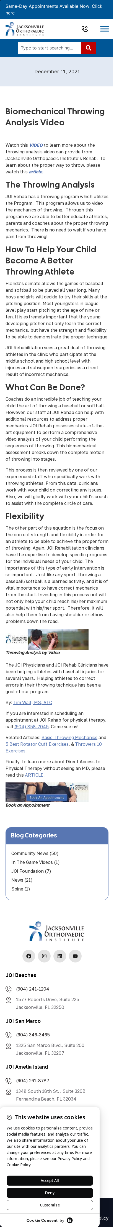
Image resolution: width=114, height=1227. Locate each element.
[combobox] (49, 48)
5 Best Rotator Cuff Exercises (37, 744)
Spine (17, 889)
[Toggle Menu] (104, 29)
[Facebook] (28, 956)
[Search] (88, 48)
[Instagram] (44, 956)
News (17, 880)
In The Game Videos (32, 862)
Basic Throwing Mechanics (69, 737)
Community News (29, 853)
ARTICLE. (35, 775)
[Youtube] (75, 956)
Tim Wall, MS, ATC (32, 702)
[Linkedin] (59, 956)
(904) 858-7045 (31, 726)
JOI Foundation (27, 871)
